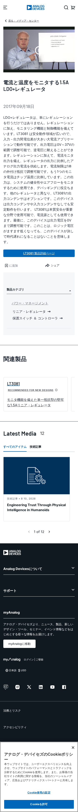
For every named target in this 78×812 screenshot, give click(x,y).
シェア (55, 265)
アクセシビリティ (15, 727)
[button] (21, 265)
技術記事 (35, 446)
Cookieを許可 (39, 804)
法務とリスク (12, 710)
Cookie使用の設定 (38, 792)
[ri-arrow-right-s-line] (49, 531)
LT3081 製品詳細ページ (39, 253)
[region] (39, 777)
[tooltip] (56, 390)
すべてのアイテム (15, 446)
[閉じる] (73, 747)
